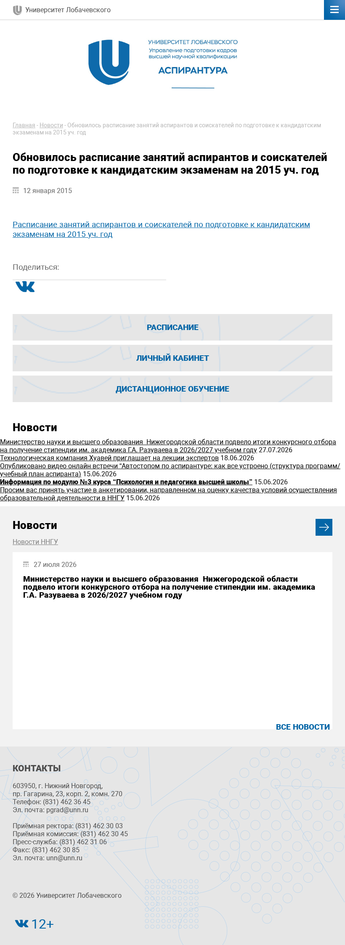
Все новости (303, 727)
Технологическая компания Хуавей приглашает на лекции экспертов (109, 458)
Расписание (173, 327)
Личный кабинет (172, 358)
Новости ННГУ (35, 542)
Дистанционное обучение (172, 389)
